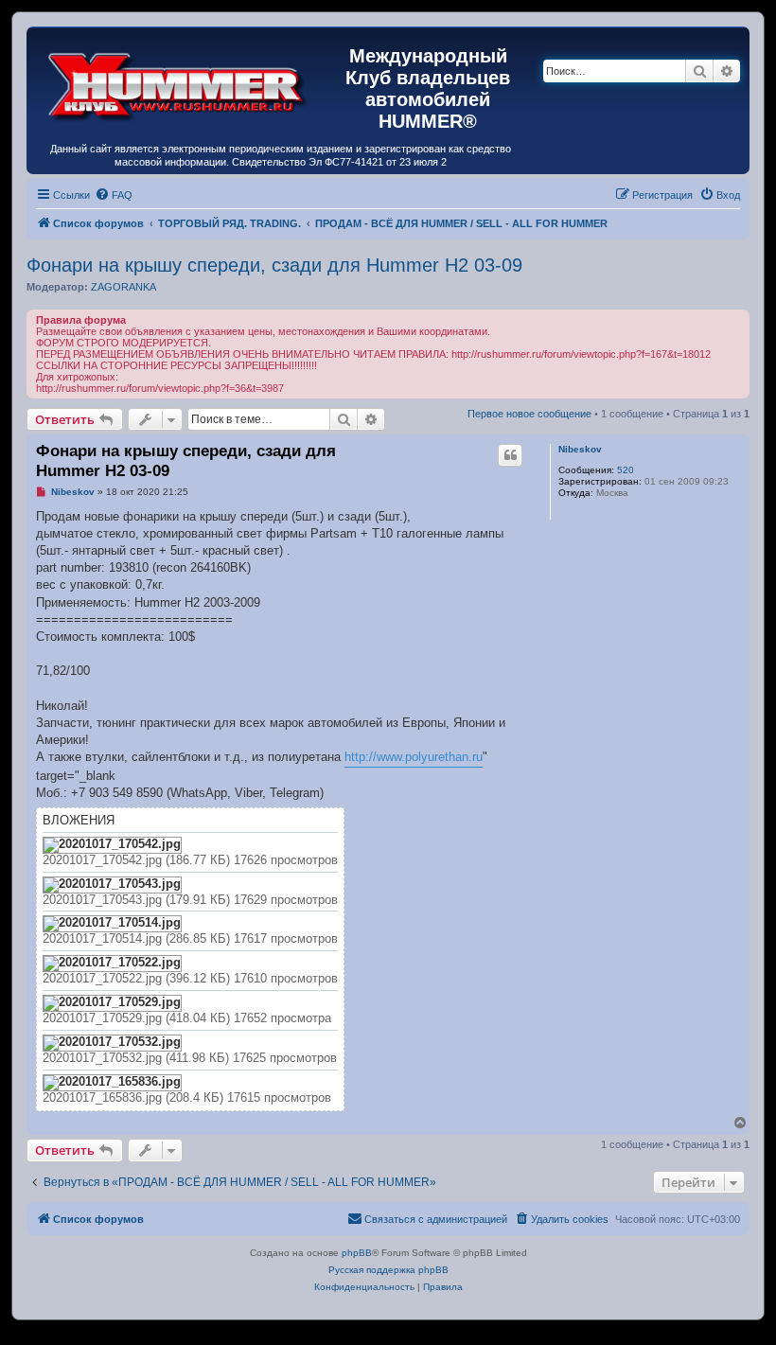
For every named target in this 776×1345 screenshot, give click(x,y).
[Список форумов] (178, 82)
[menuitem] (113, 195)
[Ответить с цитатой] (510, 455)
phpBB (357, 1253)
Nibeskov (580, 449)
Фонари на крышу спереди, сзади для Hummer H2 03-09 (274, 265)
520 (625, 470)
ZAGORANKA (123, 286)
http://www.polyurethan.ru (413, 757)
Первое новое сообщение (529, 413)
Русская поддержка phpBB (388, 1270)
